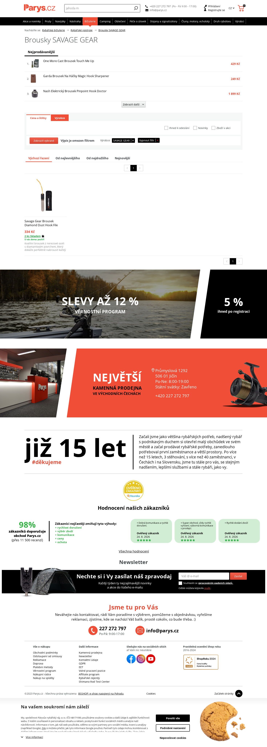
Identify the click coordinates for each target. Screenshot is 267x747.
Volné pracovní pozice (92, 670)
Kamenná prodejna (90, 652)
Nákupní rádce (42, 674)
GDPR (82, 663)
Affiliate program (89, 674)
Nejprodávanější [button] (41, 52)
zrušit (207, 588)
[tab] (38, 117)
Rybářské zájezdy (89, 678)
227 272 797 (112, 628)
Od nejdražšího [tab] (97, 158)
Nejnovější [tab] (122, 158)
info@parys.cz (158, 10)
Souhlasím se (190, 583)
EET (81, 667)
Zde (44, 728)
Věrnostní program (44, 670)
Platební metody (43, 667)
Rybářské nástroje (81, 30)
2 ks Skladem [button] (33, 236)
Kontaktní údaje (88, 660)
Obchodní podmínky (45, 652)
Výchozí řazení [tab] (38, 158)
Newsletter (85, 656)
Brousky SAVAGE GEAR (111, 30)
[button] (136, 8)
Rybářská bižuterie (53, 30)
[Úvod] (40, 8)
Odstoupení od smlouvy (47, 656)
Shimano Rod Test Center (94, 681)
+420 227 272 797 (160, 6)
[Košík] (241, 8)
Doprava (38, 663)
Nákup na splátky (43, 678)
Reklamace (39, 660)
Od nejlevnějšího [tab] (68, 158)
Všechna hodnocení (134, 551)
